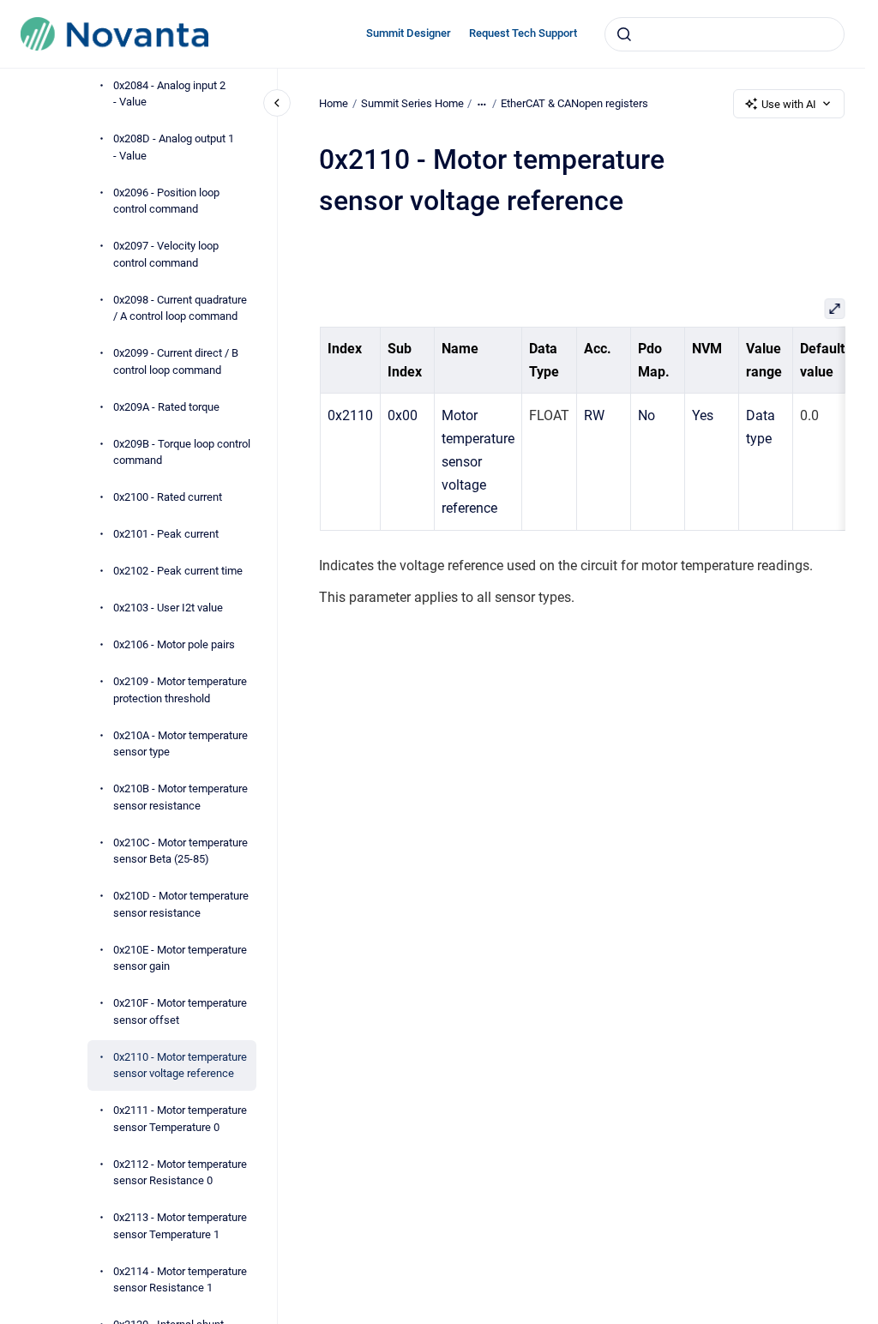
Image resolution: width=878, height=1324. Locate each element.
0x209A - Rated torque (166, 406)
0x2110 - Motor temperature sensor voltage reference (180, 1065)
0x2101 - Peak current (166, 533)
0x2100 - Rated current (167, 496)
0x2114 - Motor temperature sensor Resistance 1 (180, 1280)
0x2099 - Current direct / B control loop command (175, 361)
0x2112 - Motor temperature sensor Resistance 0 (180, 1173)
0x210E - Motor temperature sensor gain (180, 958)
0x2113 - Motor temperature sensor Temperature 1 (180, 1226)
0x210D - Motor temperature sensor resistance (181, 904)
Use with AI (788, 104)
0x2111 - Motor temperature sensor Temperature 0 (180, 1119)
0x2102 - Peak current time (178, 570)
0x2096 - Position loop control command (166, 201)
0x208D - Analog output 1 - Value (173, 147)
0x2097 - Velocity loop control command (166, 254)
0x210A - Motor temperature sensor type (180, 744)
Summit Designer (408, 33)
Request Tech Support (523, 33)
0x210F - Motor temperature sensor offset (180, 1011)
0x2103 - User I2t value (168, 607)
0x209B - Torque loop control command (181, 452)
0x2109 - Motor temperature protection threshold (180, 690)
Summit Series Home (412, 103)
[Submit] (624, 34)
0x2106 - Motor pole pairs (174, 644)
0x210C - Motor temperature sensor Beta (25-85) (180, 851)
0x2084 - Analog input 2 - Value (169, 94)
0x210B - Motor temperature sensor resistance (180, 797)
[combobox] (724, 34)
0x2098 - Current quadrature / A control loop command (180, 308)
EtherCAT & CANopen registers (574, 103)
